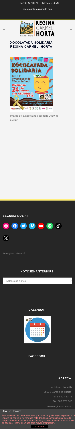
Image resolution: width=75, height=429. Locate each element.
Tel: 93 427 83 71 (29, 3)
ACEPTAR (39, 427)
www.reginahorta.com (59, 406)
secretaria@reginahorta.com (37, 9)
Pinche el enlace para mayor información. (34, 423)
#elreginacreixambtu (14, 253)
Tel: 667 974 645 (50, 3)
